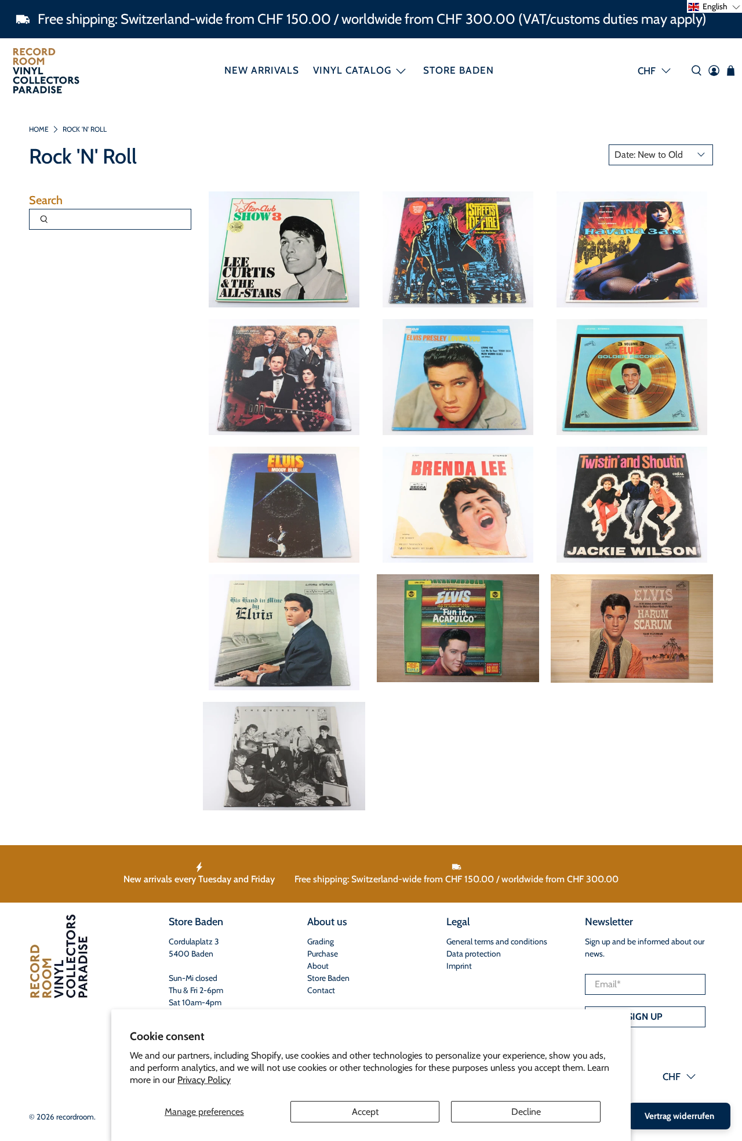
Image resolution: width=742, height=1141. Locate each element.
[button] (714, 6)
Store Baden (458, 70)
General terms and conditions (496, 941)
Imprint (459, 966)
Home (39, 129)
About (318, 966)
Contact (321, 990)
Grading (320, 941)
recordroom (75, 1116)
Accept (365, 1111)
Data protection (473, 953)
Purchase (322, 953)
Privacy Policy (204, 1079)
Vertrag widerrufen (679, 1116)
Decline (526, 1111)
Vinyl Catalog (352, 70)
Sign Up (645, 1016)
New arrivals (261, 70)
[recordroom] (46, 70)
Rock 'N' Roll (85, 129)
